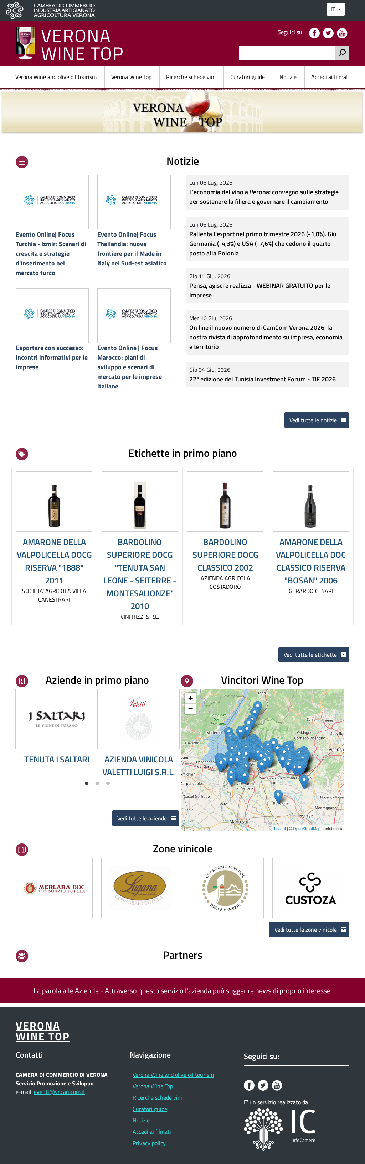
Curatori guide (247, 77)
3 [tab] (108, 783)
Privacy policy (149, 1143)
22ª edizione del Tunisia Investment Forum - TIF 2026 (262, 378)
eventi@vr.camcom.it (59, 1092)
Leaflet (280, 828)
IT (333, 9)
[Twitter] (329, 32)
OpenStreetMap (306, 828)
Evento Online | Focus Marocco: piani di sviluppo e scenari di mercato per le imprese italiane (129, 367)
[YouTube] (343, 32)
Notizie (288, 77)
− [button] (190, 708)
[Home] (28, 44)
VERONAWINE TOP (82, 44)
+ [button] (190, 698)
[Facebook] (315, 32)
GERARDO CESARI (311, 591)
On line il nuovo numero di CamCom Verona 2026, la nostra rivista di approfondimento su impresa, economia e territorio (266, 337)
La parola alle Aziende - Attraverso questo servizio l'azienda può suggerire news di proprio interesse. (183, 990)
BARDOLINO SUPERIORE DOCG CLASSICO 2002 (225, 554)
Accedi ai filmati (330, 77)
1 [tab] (86, 783)
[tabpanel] (57, 727)
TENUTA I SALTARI (56, 759)
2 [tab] (97, 783)
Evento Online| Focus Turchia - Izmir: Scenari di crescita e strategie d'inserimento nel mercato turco (51, 253)
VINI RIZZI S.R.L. (139, 616)
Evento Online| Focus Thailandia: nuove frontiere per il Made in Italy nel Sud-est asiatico (132, 248)
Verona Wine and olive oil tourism (56, 77)
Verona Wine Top (131, 77)
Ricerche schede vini (191, 77)
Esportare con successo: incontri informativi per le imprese (52, 357)
